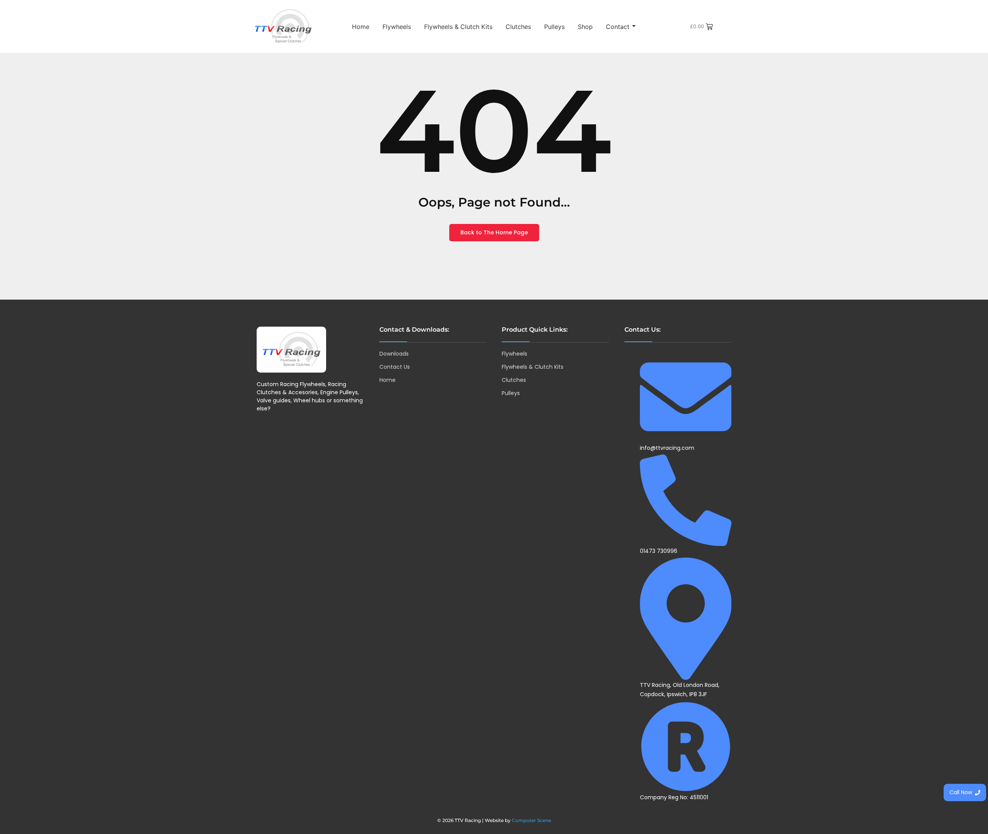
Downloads (394, 354)
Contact (617, 27)
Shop (585, 27)
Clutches (518, 27)
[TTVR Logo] (291, 350)
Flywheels (396, 27)
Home (360, 27)
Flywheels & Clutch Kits (458, 27)
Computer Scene (531, 820)
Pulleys (554, 27)
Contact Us (394, 367)
